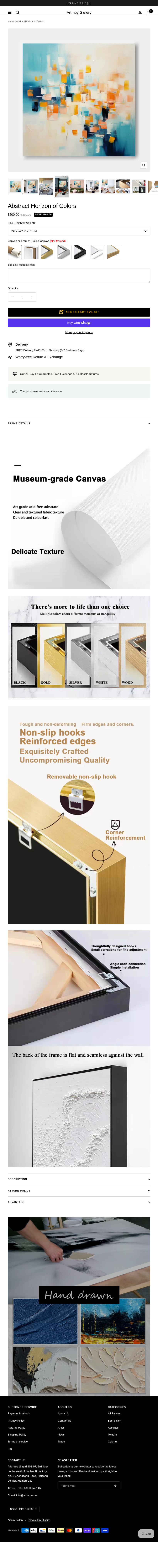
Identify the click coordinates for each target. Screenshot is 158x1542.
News (61, 1434)
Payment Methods (19, 1413)
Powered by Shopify (39, 1520)
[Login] (140, 12)
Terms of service (18, 1441)
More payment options (79, 332)
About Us (63, 1413)
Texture (112, 1434)
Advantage (16, 1202)
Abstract (113, 1427)
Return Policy (19, 1190)
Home (11, 21)
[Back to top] (141, 1513)
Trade (61, 1441)
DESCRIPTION (17, 1179)
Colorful (112, 1441)
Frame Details (19, 423)
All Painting (114, 1413)
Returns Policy (16, 1427)
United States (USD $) (21, 1509)
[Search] (17, 12)
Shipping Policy (17, 1434)
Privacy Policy (16, 1420)
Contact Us (64, 1420)
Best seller (114, 1420)
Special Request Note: (21, 264)
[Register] (115, 1485)
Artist (61, 1427)
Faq (10, 1448)
